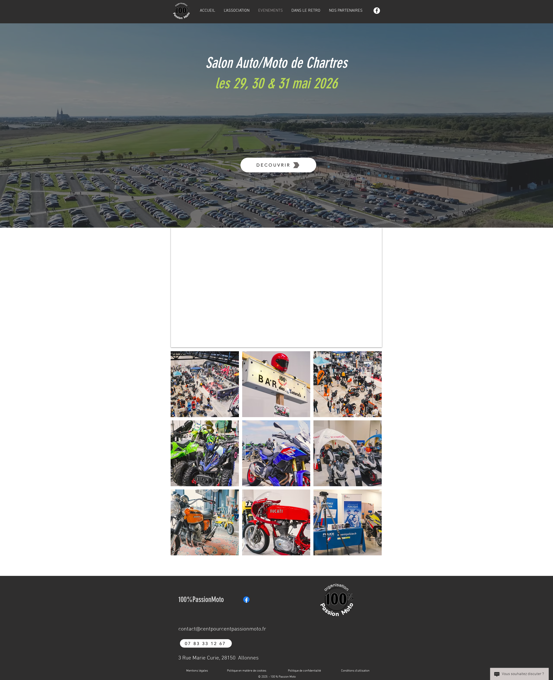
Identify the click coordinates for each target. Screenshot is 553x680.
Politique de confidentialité (304, 671)
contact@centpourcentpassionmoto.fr (222, 629)
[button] (205, 384)
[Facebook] (376, 10)
